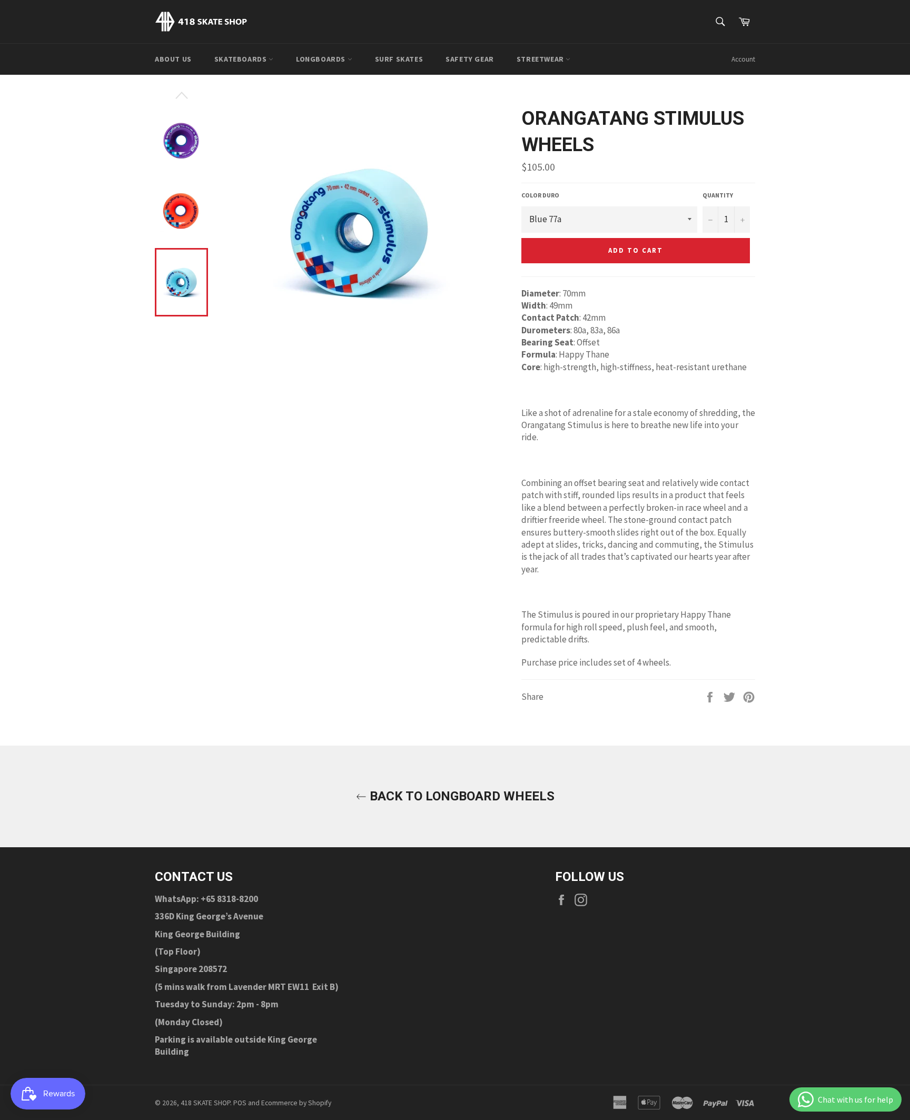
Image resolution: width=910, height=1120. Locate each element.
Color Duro (540, 195)
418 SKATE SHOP (205, 1102)
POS (239, 1102)
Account (743, 59)
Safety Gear (470, 59)
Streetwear (541, 59)
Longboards (322, 59)
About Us (173, 59)
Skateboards (241, 59)
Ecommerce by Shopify (296, 1102)
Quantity (718, 195)
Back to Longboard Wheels (461, 796)
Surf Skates (399, 59)
